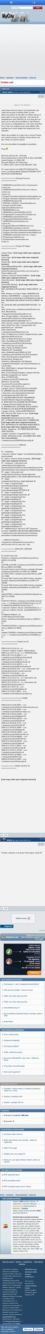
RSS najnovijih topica (11, 1175)
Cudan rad (32, 77)
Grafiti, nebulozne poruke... (14, 1052)
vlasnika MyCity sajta (9, 1316)
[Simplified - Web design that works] (33, 1294)
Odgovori (8, 926)
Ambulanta (10, 77)
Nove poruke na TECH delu (11, 979)
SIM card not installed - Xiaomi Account (18, 990)
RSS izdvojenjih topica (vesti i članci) (17, 1186)
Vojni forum (28, 1271)
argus (9, 840)
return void (7, 92)
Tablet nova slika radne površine (15, 996)
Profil (5, 835)
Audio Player (8, 1022)
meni (11, 2)
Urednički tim (28, 1262)
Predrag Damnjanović (13, 1321)
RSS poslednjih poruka (12, 1181)
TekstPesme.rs (29, 1276)
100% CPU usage (10, 1148)
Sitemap (18, 1262)
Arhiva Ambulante (22, 77)
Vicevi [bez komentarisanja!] (14, 1066)
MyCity (2, 77)
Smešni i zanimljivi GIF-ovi (13, 1102)
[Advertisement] (22, 51)
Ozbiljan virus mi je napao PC (14, 1154)
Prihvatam (28, 1329)
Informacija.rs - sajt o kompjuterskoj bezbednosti (21, 984)
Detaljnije (25, 1208)
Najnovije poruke (8, 1262)
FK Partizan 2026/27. (11, 1046)
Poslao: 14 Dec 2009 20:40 (22, 92)
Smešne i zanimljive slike (13, 1096)
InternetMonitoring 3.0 (12, 1008)
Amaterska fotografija (11, 1040)
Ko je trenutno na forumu (11, 1198)
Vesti (35, 1269)
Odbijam (38, 1329)
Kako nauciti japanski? (12, 1072)
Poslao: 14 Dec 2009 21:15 (22, 840)
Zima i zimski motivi (11, 1034)
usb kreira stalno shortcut (13, 1134)
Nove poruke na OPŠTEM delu (12, 1030)
